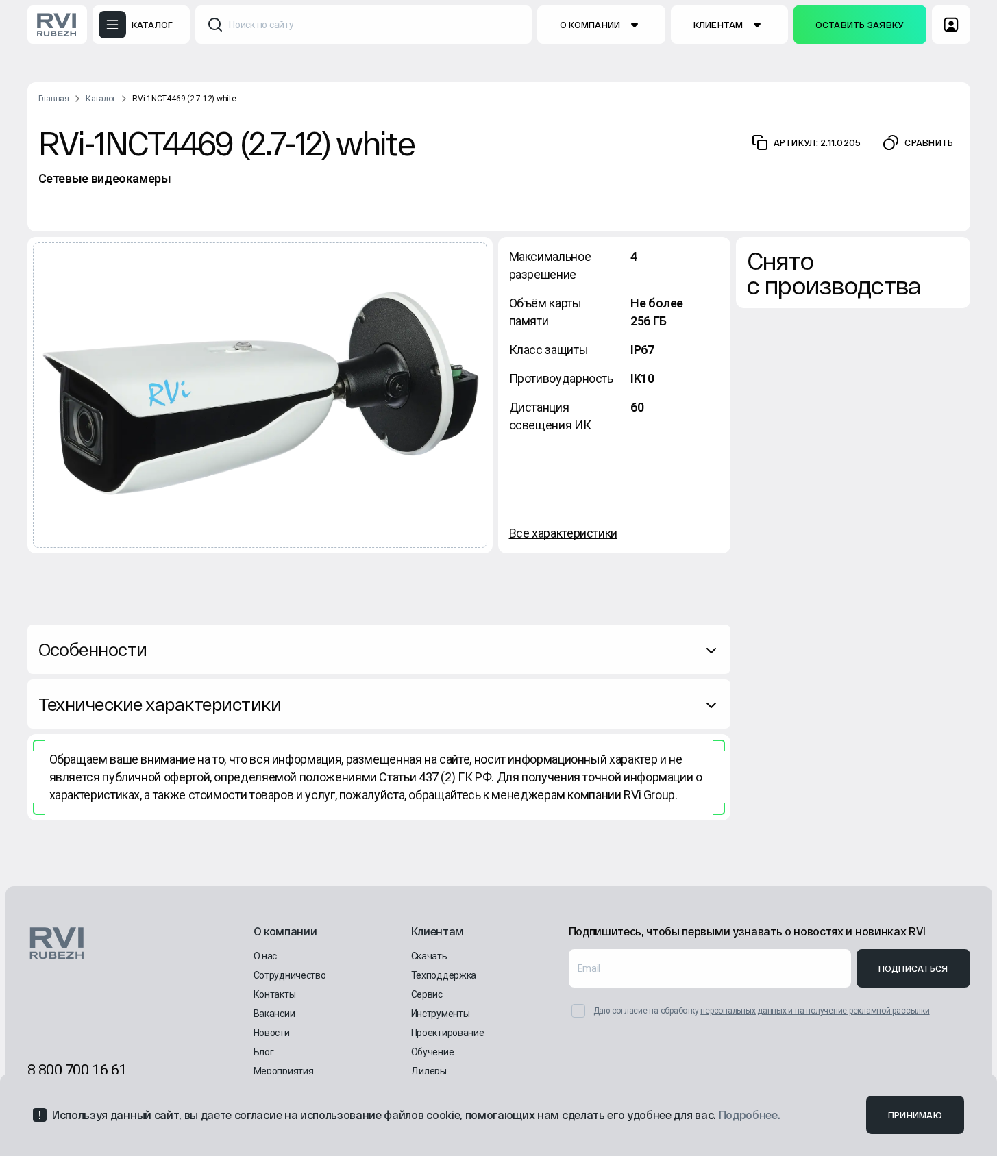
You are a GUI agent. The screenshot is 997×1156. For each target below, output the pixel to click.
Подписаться (913, 968)
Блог (264, 1051)
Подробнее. (749, 1114)
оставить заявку (859, 24)
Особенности (92, 648)
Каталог (101, 98)
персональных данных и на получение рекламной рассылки (814, 1011)
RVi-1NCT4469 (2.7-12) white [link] (184, 98)
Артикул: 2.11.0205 (817, 142)
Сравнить (928, 142)
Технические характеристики (159, 703)
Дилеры (429, 1071)
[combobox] (363, 24)
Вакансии (274, 1013)
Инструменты (440, 1013)
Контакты (275, 994)
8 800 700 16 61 (77, 1070)
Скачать (429, 956)
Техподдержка (444, 975)
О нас (266, 956)
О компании (590, 24)
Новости (272, 1032)
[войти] (951, 24)
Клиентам (718, 24)
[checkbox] (578, 1011)
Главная (53, 98)
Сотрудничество (290, 975)
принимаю (915, 1114)
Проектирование (447, 1032)
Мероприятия (284, 1071)
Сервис (427, 994)
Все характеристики (563, 533)
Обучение (432, 1051)
